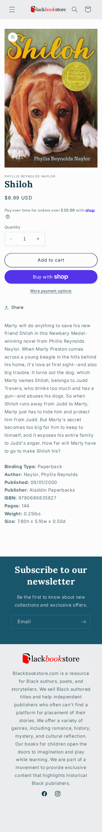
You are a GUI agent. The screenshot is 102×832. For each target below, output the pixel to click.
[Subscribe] (83, 622)
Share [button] (17, 307)
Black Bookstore (41, 828)
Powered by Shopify (73, 828)
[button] (11, 9)
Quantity (12, 227)
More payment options (51, 291)
